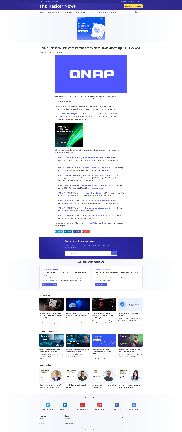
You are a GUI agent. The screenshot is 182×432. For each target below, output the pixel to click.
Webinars (91, 12)
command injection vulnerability (95, 168)
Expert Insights (103, 12)
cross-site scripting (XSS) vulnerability (97, 185)
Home (41, 12)
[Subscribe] (114, 253)
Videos (134, 365)
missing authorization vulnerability (96, 200)
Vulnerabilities (67, 12)
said (112, 106)
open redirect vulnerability (94, 193)
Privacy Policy (69, 423)
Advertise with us (44, 421)
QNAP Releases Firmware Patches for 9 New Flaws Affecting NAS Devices (89, 48)
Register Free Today (49, 284)
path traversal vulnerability (93, 158)
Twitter (95, 223)
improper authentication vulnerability (97, 208)
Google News (88, 223)
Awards (113, 12)
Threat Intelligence (53, 12)
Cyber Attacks (80, 12)
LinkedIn (104, 223)
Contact (41, 423)
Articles (140, 365)
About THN (42, 418)
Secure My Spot (101, 284)
